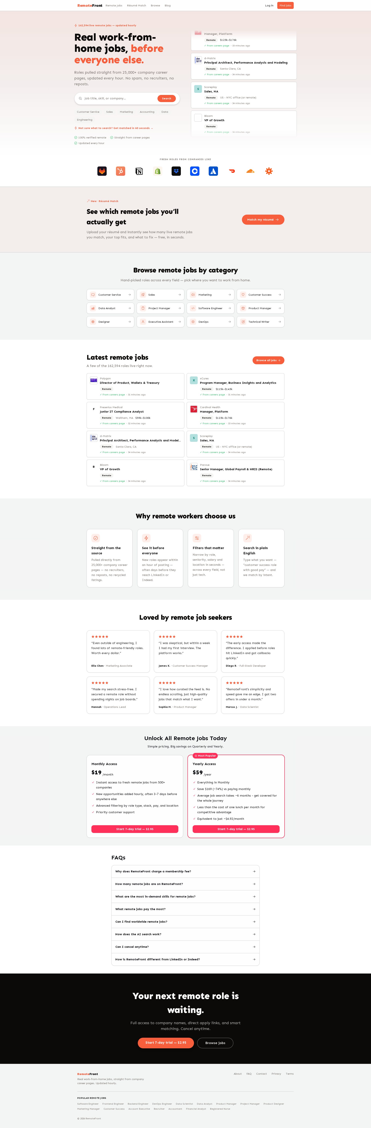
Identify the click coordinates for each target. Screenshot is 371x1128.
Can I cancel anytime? (132, 947)
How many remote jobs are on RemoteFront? (149, 884)
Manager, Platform (214, 411)
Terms (290, 1073)
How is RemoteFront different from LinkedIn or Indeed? (157, 959)
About (238, 1073)
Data (164, 111)
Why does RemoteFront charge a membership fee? (153, 871)
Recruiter (159, 1109)
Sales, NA (211, 76)
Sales (109, 111)
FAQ (249, 1073)
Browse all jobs (266, 360)
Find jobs (285, 5)
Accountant (175, 1109)
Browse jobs (215, 1043)
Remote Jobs (114, 5)
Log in (269, 5)
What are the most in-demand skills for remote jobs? (155, 896)
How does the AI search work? (138, 934)
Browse (155, 5)
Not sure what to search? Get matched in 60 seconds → (115, 128)
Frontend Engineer (113, 1103)
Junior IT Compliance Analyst (122, 411)
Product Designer (274, 1103)
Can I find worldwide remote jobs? (141, 921)
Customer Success (114, 1109)
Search (166, 98)
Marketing (126, 111)
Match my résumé (260, 219)
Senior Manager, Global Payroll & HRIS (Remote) (240, 134)
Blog (168, 5)
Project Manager (250, 1103)
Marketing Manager (88, 1109)
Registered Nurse (220, 1109)
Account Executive (139, 1109)
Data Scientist (184, 1103)
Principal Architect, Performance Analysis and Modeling (246, 48)
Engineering (84, 119)
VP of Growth (214, 105)
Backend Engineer (138, 1103)
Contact (261, 1073)
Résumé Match (136, 5)
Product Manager (226, 1103)
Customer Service (88, 111)
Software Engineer (88, 1103)
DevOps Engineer (162, 1103)
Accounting (147, 111)
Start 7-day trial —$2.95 (166, 1042)
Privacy (276, 1073)
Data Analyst (204, 1103)
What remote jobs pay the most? (140, 909)
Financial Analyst (196, 1109)
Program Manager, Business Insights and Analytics (238, 383)
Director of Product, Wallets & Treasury (129, 383)
